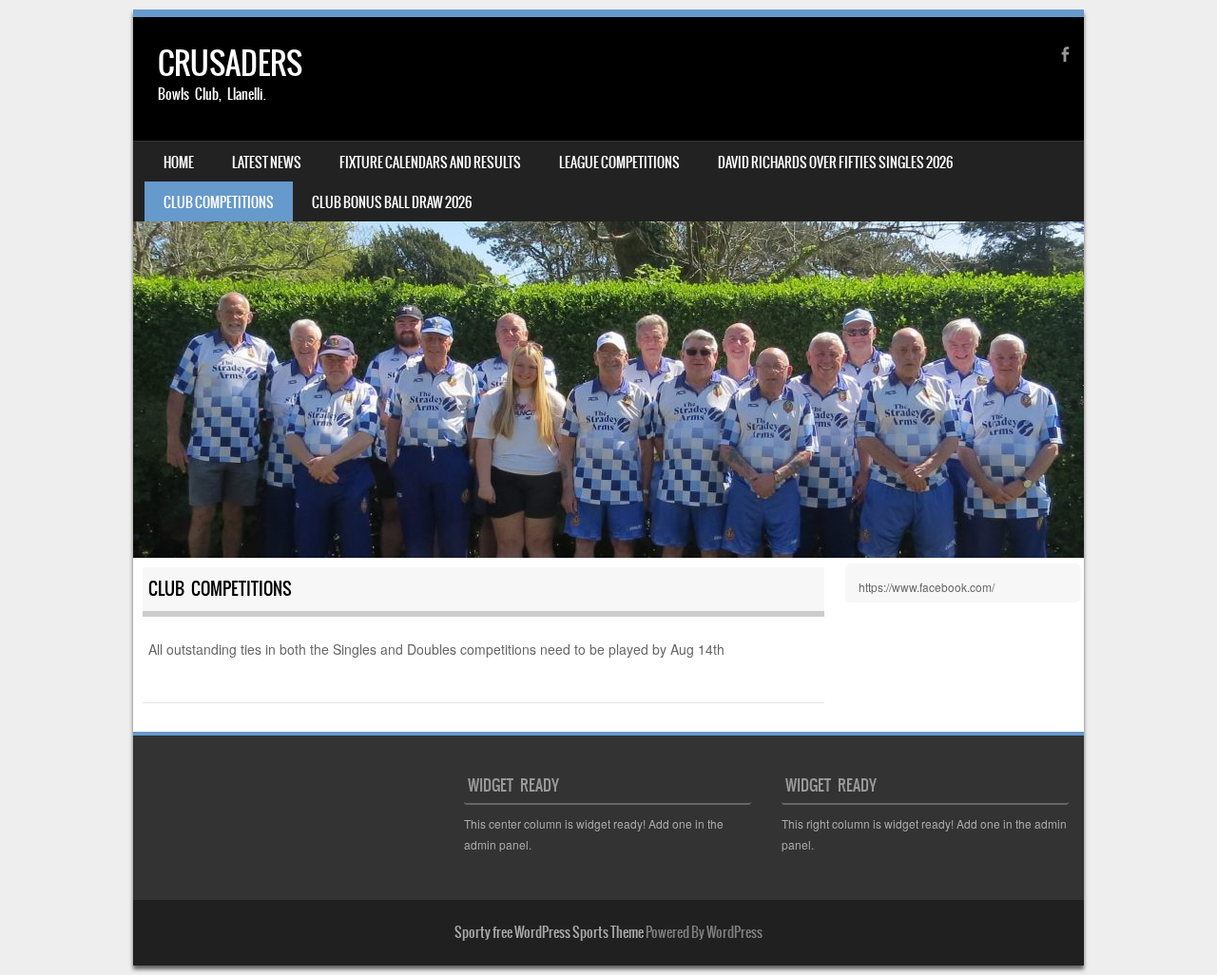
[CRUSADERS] (608, 287)
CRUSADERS (230, 63)
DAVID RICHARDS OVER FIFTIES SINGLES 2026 (835, 162)
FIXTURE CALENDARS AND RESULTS (430, 162)
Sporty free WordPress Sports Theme (549, 932)
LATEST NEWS (266, 162)
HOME (179, 162)
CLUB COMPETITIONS (219, 202)
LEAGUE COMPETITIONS (619, 162)
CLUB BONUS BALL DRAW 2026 (392, 202)
